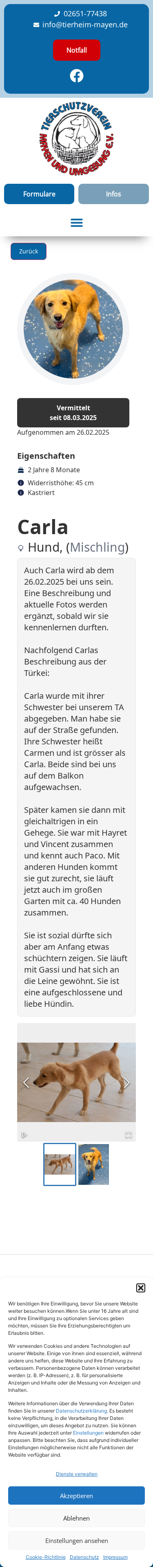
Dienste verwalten (77, 1474)
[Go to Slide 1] (59, 1164)
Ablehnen (76, 1518)
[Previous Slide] (26, 1082)
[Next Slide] (127, 1082)
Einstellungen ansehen (76, 1540)
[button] (141, 1288)
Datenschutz (84, 1557)
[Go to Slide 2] (93, 1164)
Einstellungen (88, 1433)
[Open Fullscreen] (128, 1134)
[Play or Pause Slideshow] (24, 1134)
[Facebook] (77, 76)
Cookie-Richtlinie (46, 1557)
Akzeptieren (76, 1496)
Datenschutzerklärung (81, 1411)
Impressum (115, 1557)
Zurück (28, 251)
